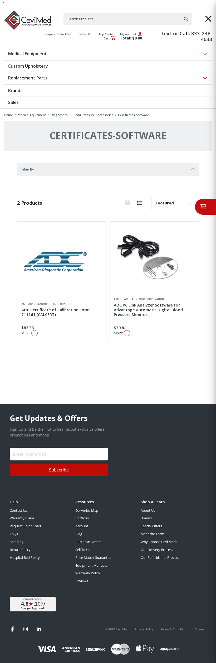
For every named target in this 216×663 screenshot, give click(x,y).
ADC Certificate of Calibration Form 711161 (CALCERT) (55, 312)
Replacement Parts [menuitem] (27, 78)
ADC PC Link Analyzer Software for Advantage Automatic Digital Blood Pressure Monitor (148, 310)
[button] (208, 18)
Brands (146, 518)
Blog (78, 533)
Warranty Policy (87, 573)
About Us (148, 510)
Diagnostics (59, 115)
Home (8, 115)
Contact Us (18, 510)
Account (81, 526)
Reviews (81, 581)
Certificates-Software (133, 115)
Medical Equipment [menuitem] (27, 54)
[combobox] (127, 19)
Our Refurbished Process (160, 557)
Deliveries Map (86, 510)
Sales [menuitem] (13, 102)
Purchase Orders (88, 541)
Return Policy (20, 549)
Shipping (16, 541)
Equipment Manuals (91, 565)
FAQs (14, 533)
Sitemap (200, 629)
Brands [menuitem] (15, 90)
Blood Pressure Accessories (92, 115)
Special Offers (151, 526)
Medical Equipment (32, 115)
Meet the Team (152, 533)
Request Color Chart (25, 526)
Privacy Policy (144, 629)
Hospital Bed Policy (25, 557)
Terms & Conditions (175, 629)
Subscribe (59, 470)
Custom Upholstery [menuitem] (28, 66)
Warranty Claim (22, 518)
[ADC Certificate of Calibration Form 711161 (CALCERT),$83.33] (61, 261)
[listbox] (175, 202)
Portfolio (82, 518)
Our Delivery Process (157, 549)
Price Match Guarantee (93, 557)
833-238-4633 (201, 36)
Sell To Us (82, 549)
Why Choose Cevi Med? (159, 541)
